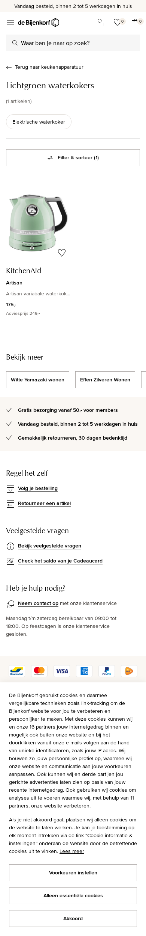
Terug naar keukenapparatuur (49, 67)
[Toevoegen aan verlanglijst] (62, 253)
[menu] (10, 23)
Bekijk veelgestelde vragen (49, 545)
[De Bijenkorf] (38, 22)
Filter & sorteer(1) (78, 157)
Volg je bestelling (38, 488)
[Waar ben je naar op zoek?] (15, 43)
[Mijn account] (99, 22)
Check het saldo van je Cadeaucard (60, 560)
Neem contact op (38, 603)
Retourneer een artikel (44, 503)
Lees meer (72, 851)
